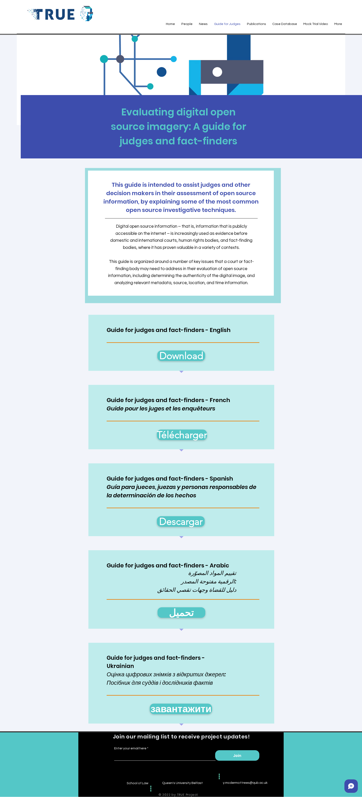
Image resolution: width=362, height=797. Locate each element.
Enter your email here (130, 748)
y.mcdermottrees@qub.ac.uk (245, 782)
